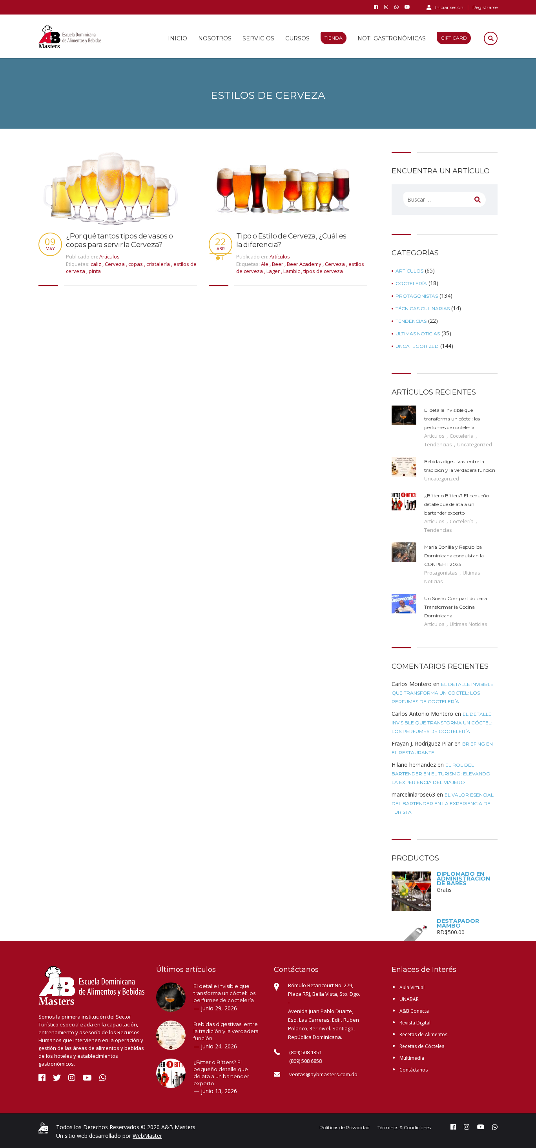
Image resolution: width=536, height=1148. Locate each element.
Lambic (292, 271)
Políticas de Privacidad (344, 1127)
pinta (95, 271)
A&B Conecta (414, 1011)
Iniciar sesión (449, 7)
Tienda (334, 38)
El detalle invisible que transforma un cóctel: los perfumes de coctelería (443, 692)
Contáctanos (413, 1069)
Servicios (258, 38)
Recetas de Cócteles (421, 1046)
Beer (278, 263)
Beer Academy (305, 263)
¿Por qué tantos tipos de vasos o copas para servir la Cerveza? (119, 240)
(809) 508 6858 (305, 1060)
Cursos (297, 38)
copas (136, 263)
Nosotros (215, 38)
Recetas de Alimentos (423, 1034)
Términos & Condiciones (404, 1127)
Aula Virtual (412, 987)
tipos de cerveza (323, 271)
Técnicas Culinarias (423, 308)
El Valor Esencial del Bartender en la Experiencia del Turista (443, 803)
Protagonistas (417, 296)
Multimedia (411, 1058)
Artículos (109, 256)
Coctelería (411, 283)
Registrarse (485, 7)
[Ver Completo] (111, 187)
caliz (96, 263)
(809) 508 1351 (305, 1052)
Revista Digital (414, 1022)
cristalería (158, 263)
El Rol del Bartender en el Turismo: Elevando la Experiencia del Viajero (441, 773)
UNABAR (409, 999)
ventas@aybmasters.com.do (323, 1074)
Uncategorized (417, 346)
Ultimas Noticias (418, 333)
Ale (265, 263)
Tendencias (411, 321)
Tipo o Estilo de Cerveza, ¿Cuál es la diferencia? (291, 240)
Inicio (177, 38)
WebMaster (147, 1135)
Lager (273, 271)
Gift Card (454, 38)
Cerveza (115, 263)
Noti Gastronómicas (391, 38)
